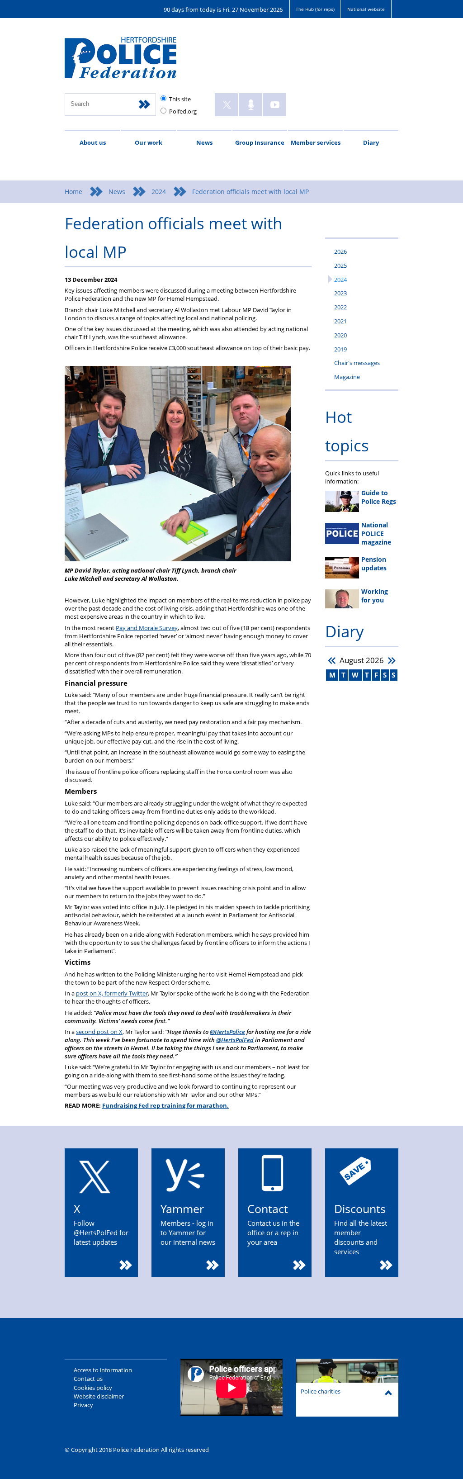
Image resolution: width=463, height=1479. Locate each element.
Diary (371, 142)
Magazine (347, 377)
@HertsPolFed (235, 1040)
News (204, 142)
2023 (340, 293)
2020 (340, 335)
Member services (315, 142)
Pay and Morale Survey (147, 628)
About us (93, 142)
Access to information (103, 1370)
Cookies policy (93, 1388)
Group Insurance (259, 142)
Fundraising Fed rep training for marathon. (165, 1105)
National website (366, 9)
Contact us (88, 1379)
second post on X (99, 1032)
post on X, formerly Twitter (112, 993)
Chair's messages (357, 363)
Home (73, 191)
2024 (158, 191)
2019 (340, 349)
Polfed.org (183, 111)
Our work (148, 142)
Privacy (83, 1405)
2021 (340, 321)
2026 (340, 251)
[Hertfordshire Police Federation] (134, 61)
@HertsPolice (227, 1032)
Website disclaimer (99, 1396)
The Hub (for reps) (315, 9)
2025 (340, 265)
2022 (340, 307)
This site (180, 99)
